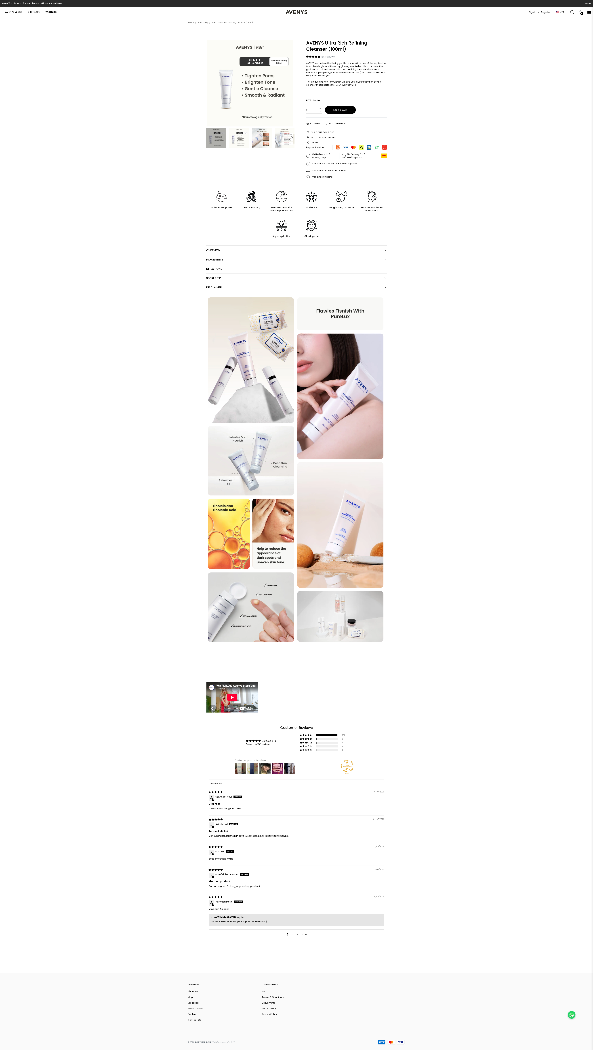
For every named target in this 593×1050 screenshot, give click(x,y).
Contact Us (194, 1020)
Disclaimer (214, 287)
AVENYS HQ (203, 22)
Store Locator (195, 1008)
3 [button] (297, 934)
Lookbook (193, 1002)
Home (191, 22)
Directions (214, 269)
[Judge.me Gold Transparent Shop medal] (347, 766)
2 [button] (292, 934)
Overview (213, 250)
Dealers (192, 1014)
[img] (216, 792)
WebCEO (231, 1042)
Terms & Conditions (273, 997)
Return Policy (269, 1008)
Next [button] (292, 138)
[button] (313, 56)
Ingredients (214, 259)
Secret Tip (213, 278)
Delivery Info (268, 1002)
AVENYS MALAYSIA (203, 1042)
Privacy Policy (269, 1014)
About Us (193, 991)
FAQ (264, 991)
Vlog (190, 997)
